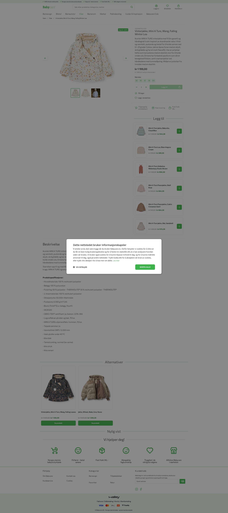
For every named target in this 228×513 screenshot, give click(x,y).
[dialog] (114, 256)
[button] (80, 267)
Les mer (116, 260)
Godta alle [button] (145, 267)
